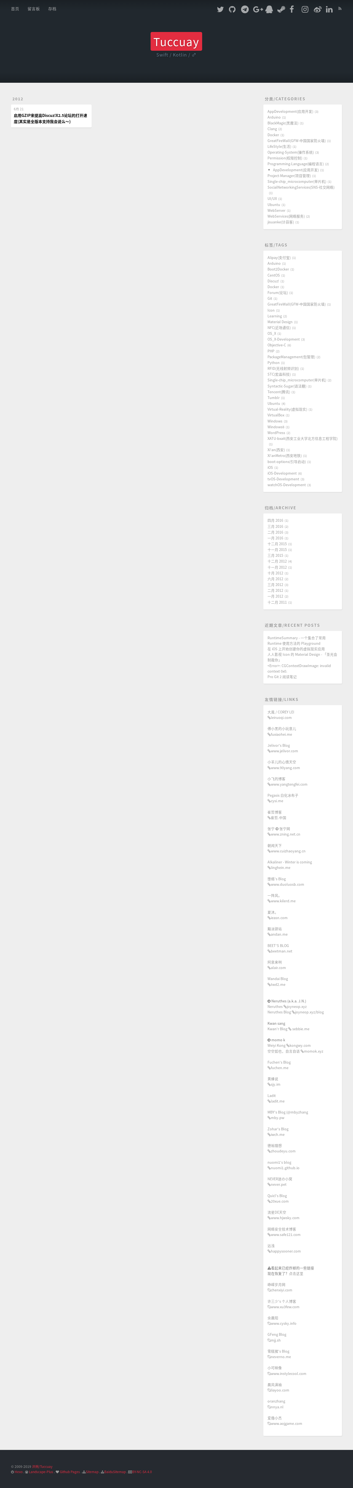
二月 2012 (275, 590)
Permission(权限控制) (285, 157)
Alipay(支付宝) (279, 257)
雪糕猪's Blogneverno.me (279, 1353)
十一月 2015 (277, 549)
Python (274, 362)
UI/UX (272, 198)
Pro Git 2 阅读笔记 (282, 676)
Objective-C (277, 344)
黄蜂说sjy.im (274, 1081)
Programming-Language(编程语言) (296, 163)
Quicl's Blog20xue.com (278, 1198)
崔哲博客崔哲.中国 (277, 814)
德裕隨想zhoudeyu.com (282, 1148)
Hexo (19, 1471)
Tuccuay (176, 41)
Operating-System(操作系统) (291, 152)
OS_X (272, 333)
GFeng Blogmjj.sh (277, 1337)
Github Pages (70, 1471)
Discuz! (273, 280)
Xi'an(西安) (276, 449)
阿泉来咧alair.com (277, 964)
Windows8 (276, 426)
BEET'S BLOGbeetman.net (280, 948)
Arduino (274, 117)
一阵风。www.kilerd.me (282, 898)
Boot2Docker (278, 269)
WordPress (276, 432)
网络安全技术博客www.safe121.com (284, 1231)
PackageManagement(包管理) (291, 356)
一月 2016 (275, 537)
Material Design (280, 321)
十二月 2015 (277, 543)
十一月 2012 (277, 567)
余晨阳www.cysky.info (282, 1320)
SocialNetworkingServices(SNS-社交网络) (301, 187)
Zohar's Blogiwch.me (278, 1131)
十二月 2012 (277, 561)
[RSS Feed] (340, 7)
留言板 (34, 8)
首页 (15, 8)
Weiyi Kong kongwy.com (289, 1045)
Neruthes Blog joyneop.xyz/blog (296, 1012)
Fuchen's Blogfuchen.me (279, 1064)
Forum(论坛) (278, 292)
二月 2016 (275, 532)
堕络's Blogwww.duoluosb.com (286, 881)
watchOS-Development (287, 484)
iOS (270, 467)
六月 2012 (275, 578)
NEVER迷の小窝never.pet (280, 1181)
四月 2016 (275, 520)
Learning (275, 316)
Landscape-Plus (41, 1471)
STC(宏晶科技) (279, 374)
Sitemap (92, 1471)
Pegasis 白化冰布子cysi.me (283, 798)
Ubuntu (274, 204)
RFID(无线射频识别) (283, 368)
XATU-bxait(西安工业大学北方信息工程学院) (303, 438)
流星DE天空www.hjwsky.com (283, 1214)
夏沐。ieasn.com (278, 914)
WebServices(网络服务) (286, 216)
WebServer (276, 210)
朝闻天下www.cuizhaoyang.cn (287, 848)
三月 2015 (275, 555)
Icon (271, 310)
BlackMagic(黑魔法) (283, 122)
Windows (275, 421)
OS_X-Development (284, 339)
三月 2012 (275, 584)
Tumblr (274, 397)
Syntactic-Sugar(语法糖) (287, 386)
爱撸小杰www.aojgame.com (285, 1420)
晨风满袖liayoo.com (278, 1387)
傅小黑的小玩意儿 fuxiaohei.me (282, 731)
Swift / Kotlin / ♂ (176, 54)
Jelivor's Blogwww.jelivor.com (283, 748)
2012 (17, 98)
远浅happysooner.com (284, 1248)
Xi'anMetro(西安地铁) (285, 455)
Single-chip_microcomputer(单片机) (297, 181)
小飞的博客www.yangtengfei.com (287, 781)
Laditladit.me (276, 1098)
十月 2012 (275, 573)
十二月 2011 (277, 602)
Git (270, 298)
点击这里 (296, 1273)
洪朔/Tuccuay (42, 1466)
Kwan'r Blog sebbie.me (288, 1028)
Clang (272, 128)
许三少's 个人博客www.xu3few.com (283, 1304)
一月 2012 (275, 596)
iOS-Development (282, 473)
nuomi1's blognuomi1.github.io (283, 1165)
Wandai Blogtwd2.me (278, 981)
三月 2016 (275, 526)
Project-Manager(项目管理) (289, 175)
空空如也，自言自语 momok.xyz (295, 1051)
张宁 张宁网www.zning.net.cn (284, 831)
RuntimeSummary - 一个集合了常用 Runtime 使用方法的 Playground (297, 640)
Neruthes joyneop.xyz (287, 1006)
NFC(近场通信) (279, 327)
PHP (271, 351)
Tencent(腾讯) (279, 391)
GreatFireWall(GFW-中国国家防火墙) (297, 140)
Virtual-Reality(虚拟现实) (287, 409)
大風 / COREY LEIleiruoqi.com (281, 714)
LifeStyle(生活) (279, 146)
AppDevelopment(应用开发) (290, 111)
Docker (273, 134)
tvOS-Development (283, 478)
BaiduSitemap (115, 1471)
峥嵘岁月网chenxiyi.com (280, 1287)
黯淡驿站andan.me (278, 931)
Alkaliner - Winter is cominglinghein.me (290, 864)
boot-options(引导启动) (287, 461)
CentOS (274, 275)
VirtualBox (276, 415)
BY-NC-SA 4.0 (142, 1471)
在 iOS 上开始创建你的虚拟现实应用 (296, 648)
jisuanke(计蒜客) (281, 221)
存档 (52, 8)
